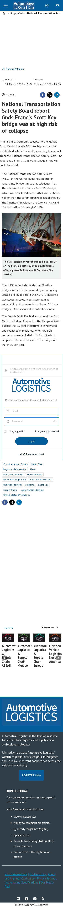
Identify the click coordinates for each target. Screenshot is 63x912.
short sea (43, 484)
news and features (13, 474)
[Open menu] (6, 5)
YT (35, 899)
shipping (29, 484)
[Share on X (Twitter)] (50, 95)
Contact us (28, 878)
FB (27, 899)
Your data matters (16, 874)
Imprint (14, 878)
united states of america (16, 494)
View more (48, 627)
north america (34, 474)
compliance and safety (15, 464)
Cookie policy (38, 874)
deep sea (37, 464)
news (33, 469)
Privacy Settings (47, 878)
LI (19, 899)
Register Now (31, 775)
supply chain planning (32, 489)
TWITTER (44, 899)
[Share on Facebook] (43, 95)
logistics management (14, 469)
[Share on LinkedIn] (57, 95)
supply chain (10, 489)
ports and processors (41, 479)
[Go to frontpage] (24, 5)
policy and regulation (14, 479)
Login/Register (47, 6)
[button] (4, 658)
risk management (12, 484)
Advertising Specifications (22, 882)
